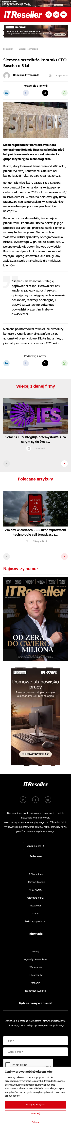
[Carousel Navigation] (35, 464)
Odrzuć (35, 1122)
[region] (35, 1098)
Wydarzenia (36, 967)
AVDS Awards (35, 890)
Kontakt (35, 914)
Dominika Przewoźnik (26, 75)
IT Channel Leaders (35, 882)
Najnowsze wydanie (35, 991)
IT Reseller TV (35, 975)
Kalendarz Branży (35, 898)
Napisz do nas (33, 846)
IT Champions (36, 874)
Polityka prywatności (35, 921)
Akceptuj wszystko (35, 1105)
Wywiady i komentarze (35, 959)
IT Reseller (8, 49)
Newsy (35, 951)
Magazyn (35, 983)
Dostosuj (35, 1113)
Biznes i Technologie (28, 49)
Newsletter (35, 906)
